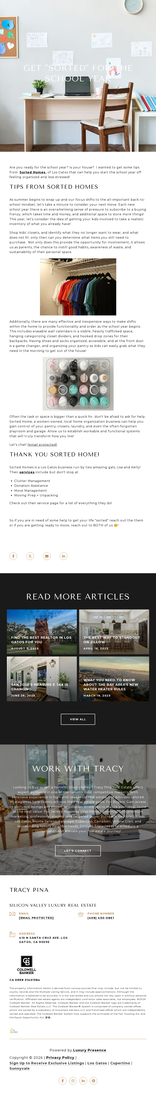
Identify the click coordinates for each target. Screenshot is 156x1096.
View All (78, 719)
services (27, 472)
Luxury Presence (89, 1050)
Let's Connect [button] (78, 850)
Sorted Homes (33, 172)
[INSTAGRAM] (73, 1081)
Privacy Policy (60, 1058)
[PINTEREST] (93, 1081)
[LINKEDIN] (83, 1081)
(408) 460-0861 (101, 918)
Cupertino (120, 1063)
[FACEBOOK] (62, 1081)
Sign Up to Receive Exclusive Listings (47, 1063)
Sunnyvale (20, 1068)
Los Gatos (97, 1063)
